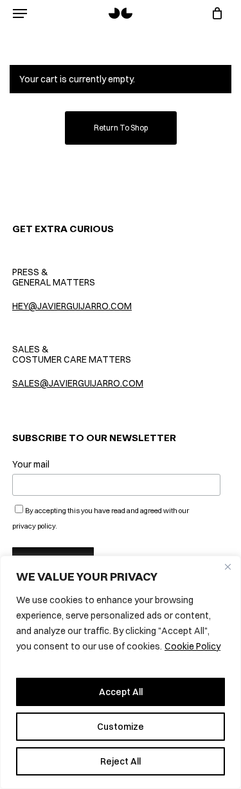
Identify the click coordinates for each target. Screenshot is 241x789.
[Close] (227, 566)
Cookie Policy (192, 646)
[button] (20, 13)
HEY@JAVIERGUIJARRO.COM (72, 306)
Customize (120, 726)
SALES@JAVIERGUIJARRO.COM (77, 383)
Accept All (121, 692)
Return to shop (121, 127)
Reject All (120, 761)
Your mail (30, 464)
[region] (120, 672)
